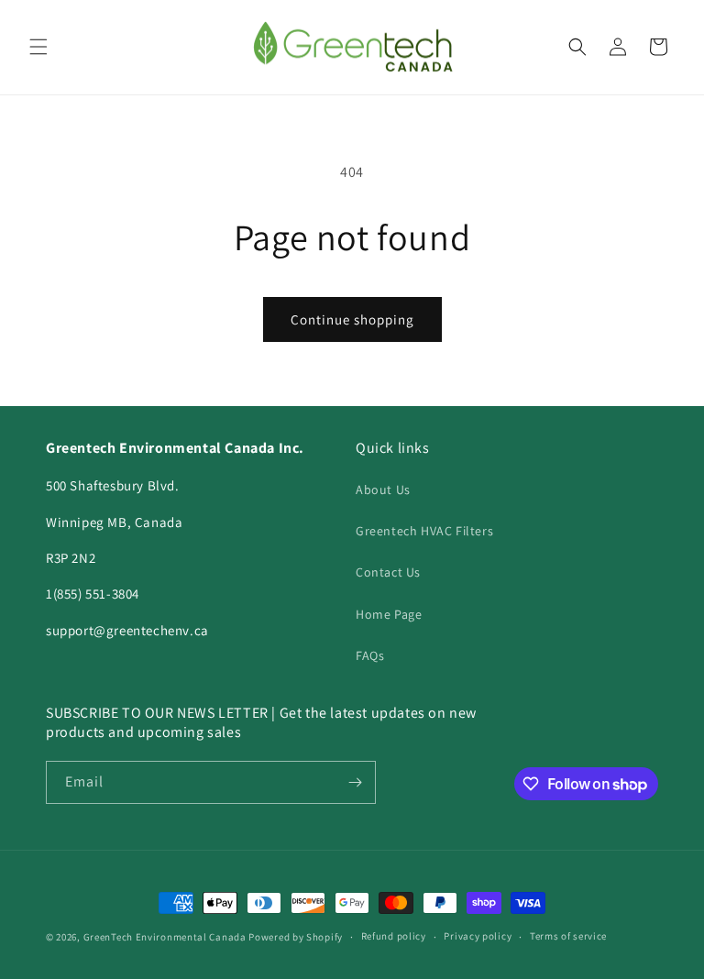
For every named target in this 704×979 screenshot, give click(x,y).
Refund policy (393, 936)
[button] (38, 47)
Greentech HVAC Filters (424, 530)
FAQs (370, 655)
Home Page (389, 614)
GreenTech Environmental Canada (165, 936)
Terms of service (568, 936)
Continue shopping (352, 319)
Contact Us (388, 572)
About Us (383, 489)
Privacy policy (478, 936)
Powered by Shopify (295, 936)
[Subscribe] (355, 782)
